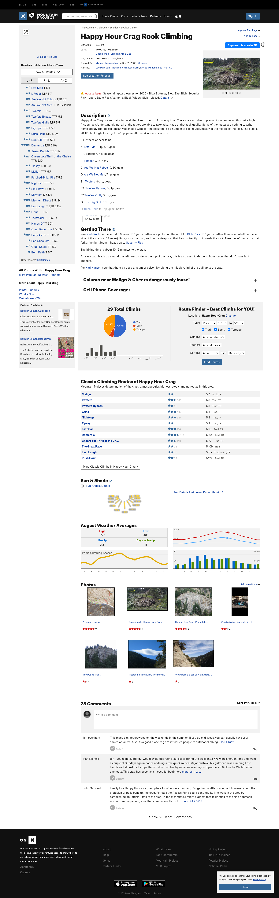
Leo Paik (100, 67)
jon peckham (91, 737)
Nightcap (37, 183)
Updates (142, 62)
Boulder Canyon (129, 27)
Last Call (37, 139)
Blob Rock (193, 234)
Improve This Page (247, 30)
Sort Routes (43, 259)
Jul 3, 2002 (196, 801)
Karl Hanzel (93, 267)
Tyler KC (167, 67)
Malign (35, 171)
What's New (139, 16)
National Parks (218, 866)
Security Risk (134, 242)
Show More (92, 218)
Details (164, 97)
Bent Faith (38, 252)
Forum (168, 16)
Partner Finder (112, 866)
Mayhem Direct (41, 200)
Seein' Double (40, 151)
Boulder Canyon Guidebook (35, 310)
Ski (72, 4)
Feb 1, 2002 (227, 742)
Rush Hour (38, 133)
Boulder (114, 27)
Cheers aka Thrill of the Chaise (51, 156)
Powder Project (218, 860)
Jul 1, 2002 (195, 771)
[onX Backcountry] (91, 5)
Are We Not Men (42, 105)
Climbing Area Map (47, 56)
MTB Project (163, 866)
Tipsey (35, 165)
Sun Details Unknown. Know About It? (198, 492)
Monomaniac (155, 67)
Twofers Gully (40, 122)
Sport (221, 329)
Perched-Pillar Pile (43, 177)
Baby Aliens (38, 235)
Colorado (102, 27)
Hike (45, 4)
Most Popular (27, 274)
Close (245, 887)
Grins (34, 212)
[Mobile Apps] (178, 16)
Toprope (236, 329)
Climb (22, 4)
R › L (47, 80)
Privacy (157, 893)
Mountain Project (167, 860)
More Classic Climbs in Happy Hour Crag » (110, 466)
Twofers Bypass (41, 116)
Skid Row (37, 188)
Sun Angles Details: (112, 498)
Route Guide (110, 16)
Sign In (252, 16)
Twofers (36, 110)
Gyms (124, 16)
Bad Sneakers (40, 240)
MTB (34, 4)
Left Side (37, 87)
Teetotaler (37, 217)
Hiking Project (218, 849)
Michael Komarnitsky (107, 62)
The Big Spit (93, 202)
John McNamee (114, 67)
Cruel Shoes (39, 246)
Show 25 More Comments (170, 817)
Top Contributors (166, 854)
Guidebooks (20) (30, 298)
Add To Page (251, 35)
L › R (29, 80)
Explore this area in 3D (242, 45)
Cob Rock (93, 234)
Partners (155, 16)
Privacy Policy (259, 879)
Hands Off (38, 223)
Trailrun (59, 4)
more (185, 771)
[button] (207, 74)
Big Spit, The (39, 128)
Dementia (37, 145)
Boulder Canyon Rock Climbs (35, 338)
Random (55, 274)
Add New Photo (249, 584)
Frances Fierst (131, 67)
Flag (255, 749)
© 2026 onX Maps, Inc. (129, 893)
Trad (207, 329)
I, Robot (36, 93)
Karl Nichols (91, 758)
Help (106, 854)
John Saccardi (92, 788)
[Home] (40, 16)
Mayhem (36, 194)
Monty (143, 67)
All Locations (87, 27)
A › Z (64, 80)
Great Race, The (41, 229)
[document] (245, 882)
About (107, 849)
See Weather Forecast (97, 75)
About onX (27, 866)
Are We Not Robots (43, 99)
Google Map (102, 53)
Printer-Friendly (29, 290)
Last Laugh (38, 206)
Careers (25, 872)
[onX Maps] (28, 843)
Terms (147, 893)
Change (230, 315)
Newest (43, 274)
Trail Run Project (219, 854)
